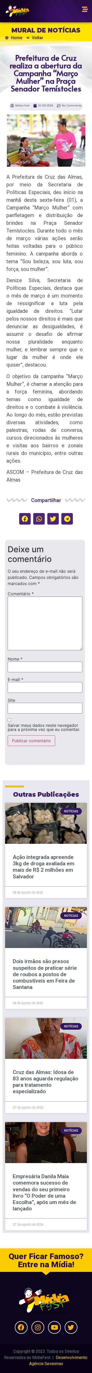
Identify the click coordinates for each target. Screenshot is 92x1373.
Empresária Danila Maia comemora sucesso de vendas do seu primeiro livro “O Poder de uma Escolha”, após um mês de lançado (44, 1192)
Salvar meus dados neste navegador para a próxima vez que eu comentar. (44, 727)
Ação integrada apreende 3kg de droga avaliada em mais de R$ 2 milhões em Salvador (43, 867)
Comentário (21, 594)
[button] (25, 519)
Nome (15, 659)
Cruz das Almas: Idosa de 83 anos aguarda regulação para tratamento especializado (45, 1082)
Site (11, 700)
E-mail (15, 679)
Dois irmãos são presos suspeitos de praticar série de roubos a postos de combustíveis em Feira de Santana (45, 974)
